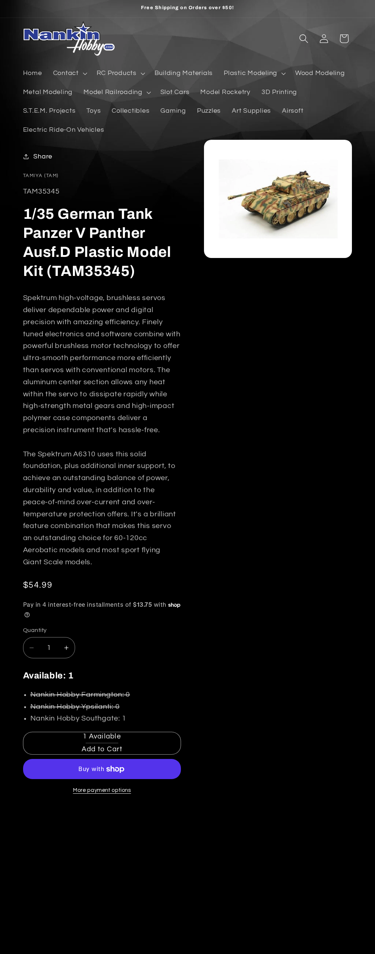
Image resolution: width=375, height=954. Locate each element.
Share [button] (42, 156)
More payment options (102, 790)
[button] (69, 73)
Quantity (35, 630)
